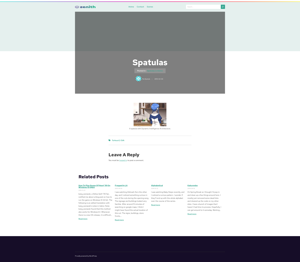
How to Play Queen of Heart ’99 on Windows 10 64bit (94, 186)
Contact (140, 7)
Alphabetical (157, 185)
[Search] (223, 7)
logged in (123, 160)
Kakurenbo (193, 185)
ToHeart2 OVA (118, 140)
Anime (131, 7)
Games (150, 7)
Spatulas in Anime (155, 71)
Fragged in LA (121, 185)
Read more (83, 219)
